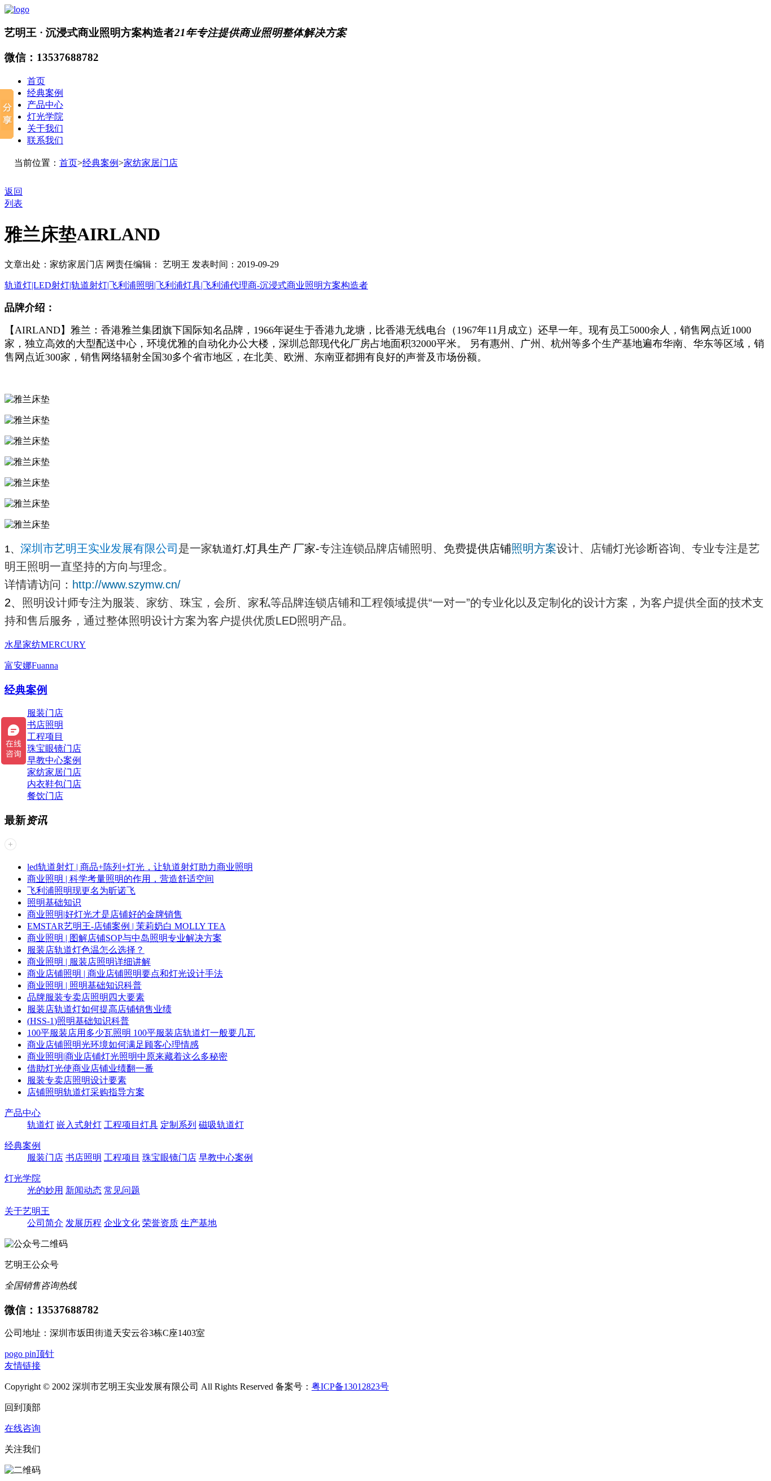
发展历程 (83, 1223)
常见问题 (122, 1190)
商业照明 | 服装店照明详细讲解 (89, 961)
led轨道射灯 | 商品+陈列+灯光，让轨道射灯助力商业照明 (140, 867)
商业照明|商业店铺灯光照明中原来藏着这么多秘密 (127, 1056)
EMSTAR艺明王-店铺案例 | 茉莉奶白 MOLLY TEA (126, 926)
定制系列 (178, 1125)
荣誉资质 (160, 1223)
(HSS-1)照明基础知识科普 (78, 1021)
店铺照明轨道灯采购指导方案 (85, 1092)
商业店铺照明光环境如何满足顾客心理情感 (113, 1044)
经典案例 (45, 93)
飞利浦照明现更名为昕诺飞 (81, 890)
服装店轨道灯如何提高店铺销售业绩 (99, 1009)
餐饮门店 (45, 796)
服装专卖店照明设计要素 (76, 1080)
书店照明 (45, 724)
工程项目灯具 (131, 1125)
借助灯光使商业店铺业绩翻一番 (90, 1068)
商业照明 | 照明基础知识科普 (84, 985)
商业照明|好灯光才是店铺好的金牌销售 (104, 914)
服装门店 (45, 713)
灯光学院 (45, 116)
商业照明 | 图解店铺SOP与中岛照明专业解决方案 (124, 938)
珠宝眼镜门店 (54, 748)
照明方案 (534, 548)
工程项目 (45, 736)
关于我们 (45, 128)
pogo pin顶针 (29, 1354)
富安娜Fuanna (31, 665)
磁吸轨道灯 (221, 1125)
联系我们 (45, 140)
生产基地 (199, 1223)
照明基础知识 (54, 902)
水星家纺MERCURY (45, 644)
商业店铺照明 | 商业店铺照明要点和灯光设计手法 (125, 973)
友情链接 (23, 1365)
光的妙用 (45, 1190)
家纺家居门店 (151, 163)
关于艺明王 (27, 1211)
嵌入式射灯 (79, 1125)
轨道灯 (227, 549)
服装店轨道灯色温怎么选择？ (85, 950)
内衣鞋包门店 (54, 784)
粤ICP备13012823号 (350, 1386)
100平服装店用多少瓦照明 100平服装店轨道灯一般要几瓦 (141, 1033)
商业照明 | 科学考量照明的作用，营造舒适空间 (120, 879)
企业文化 (122, 1223)
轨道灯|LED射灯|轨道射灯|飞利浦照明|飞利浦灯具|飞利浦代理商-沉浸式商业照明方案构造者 (186, 285)
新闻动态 (83, 1190)
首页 (36, 81)
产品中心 (45, 104)
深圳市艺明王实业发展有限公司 (99, 548)
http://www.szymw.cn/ (126, 584)
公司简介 (45, 1223)
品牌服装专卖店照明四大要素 (85, 997)
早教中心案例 (54, 760)
